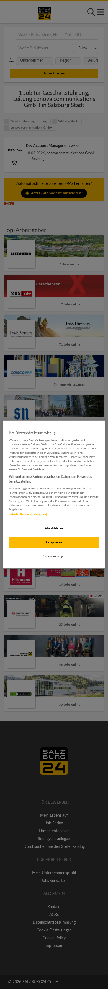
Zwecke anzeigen (54, 556)
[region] (54, 494)
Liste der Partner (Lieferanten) (28, 514)
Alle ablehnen (54, 528)
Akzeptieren (54, 542)
